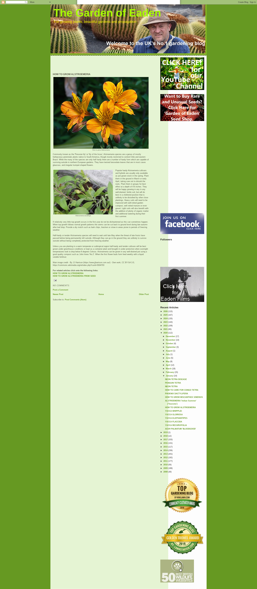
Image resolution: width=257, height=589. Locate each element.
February (170, 372)
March (169, 368)
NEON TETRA (171, 386)
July (168, 354)
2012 (165, 457)
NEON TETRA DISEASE (176, 379)
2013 (165, 454)
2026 (165, 311)
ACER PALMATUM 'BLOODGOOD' (180, 429)
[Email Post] (101, 280)
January (170, 376)
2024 (165, 318)
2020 (165, 333)
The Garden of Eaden (107, 13)
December (171, 336)
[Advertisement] (107, 64)
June (168, 358)
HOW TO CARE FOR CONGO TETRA (181, 390)
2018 (165, 436)
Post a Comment (60, 290)
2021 (165, 329)
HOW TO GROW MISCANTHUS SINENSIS (184, 397)
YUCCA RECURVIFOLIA (176, 425)
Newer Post (58, 294)
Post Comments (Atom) (75, 300)
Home (101, 294)
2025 (165, 315)
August (169, 351)
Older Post (144, 294)
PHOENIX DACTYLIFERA (176, 393)
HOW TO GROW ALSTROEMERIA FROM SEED (74, 276)
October (170, 343)
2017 (165, 439)
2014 (165, 450)
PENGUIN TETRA (173, 383)
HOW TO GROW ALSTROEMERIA (68, 273)
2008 (165, 472)
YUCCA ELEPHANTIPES (176, 418)
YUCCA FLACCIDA (173, 422)
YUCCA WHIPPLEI (173, 411)
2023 (165, 322)
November (171, 340)
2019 (165, 432)
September (171, 347)
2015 (165, 447)
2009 (165, 468)
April (168, 365)
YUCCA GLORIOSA (174, 414)
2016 (165, 443)
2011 (165, 461)
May (168, 361)
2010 (165, 465)
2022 (165, 326)
